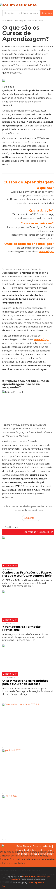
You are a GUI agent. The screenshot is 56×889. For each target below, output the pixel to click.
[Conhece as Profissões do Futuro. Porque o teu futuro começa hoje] (28, 551)
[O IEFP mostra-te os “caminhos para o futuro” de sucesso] (28, 660)
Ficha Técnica (23, 846)
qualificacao (11, 527)
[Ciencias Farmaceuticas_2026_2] (28, 725)
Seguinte (29, 518)
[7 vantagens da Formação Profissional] (28, 606)
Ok (3, 886)
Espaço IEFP (46, 532)
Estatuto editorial (42, 846)
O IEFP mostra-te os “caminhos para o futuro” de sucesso (25, 682)
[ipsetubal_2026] (28, 770)
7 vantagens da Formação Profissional (21, 628)
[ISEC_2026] (28, 816)
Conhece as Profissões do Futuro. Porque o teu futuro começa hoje (27, 574)
